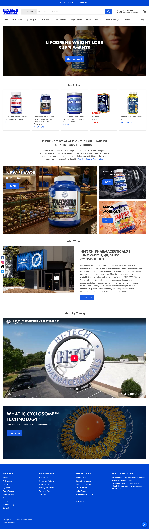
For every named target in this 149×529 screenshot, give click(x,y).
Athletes (98, 19)
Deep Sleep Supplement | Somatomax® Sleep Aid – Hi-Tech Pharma (73, 119)
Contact (127, 19)
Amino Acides (81, 491)
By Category (31, 19)
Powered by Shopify (9, 522)
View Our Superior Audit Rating (90, 159)
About (88, 19)
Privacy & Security (46, 488)
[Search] (108, 11)
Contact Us (43, 478)
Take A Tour (80, 501)
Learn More (87, 297)
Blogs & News (76, 19)
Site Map (42, 494)
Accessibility (44, 484)
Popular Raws (81, 478)
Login (143, 20)
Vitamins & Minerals (83, 484)
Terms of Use (44, 491)
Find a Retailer (60, 19)
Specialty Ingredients (83, 481)
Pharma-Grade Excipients (85, 494)
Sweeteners (80, 498)
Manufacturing (112, 19)
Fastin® (95, 117)
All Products (17, 19)
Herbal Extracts (82, 488)
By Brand (46, 19)
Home (5, 19)
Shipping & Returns (46, 481)
